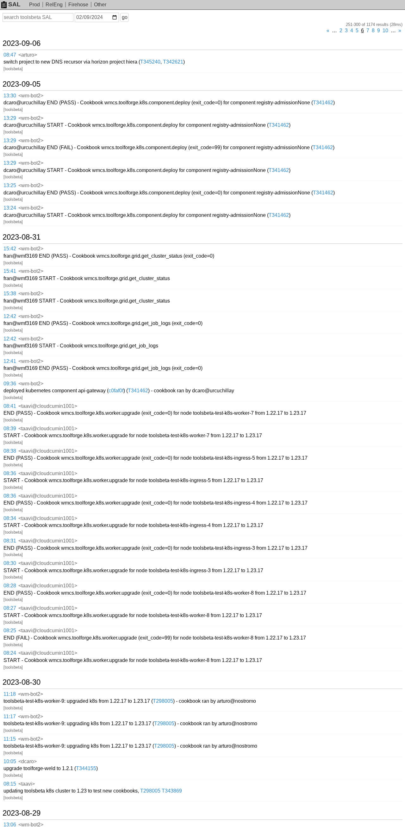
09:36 (9, 383)
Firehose (78, 4)
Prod (34, 4)
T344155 (86, 768)
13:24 (9, 208)
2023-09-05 (21, 84)
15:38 (9, 293)
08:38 (9, 451)
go (125, 17)
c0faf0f (116, 390)
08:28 (9, 585)
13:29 (9, 118)
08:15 (9, 784)
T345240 (150, 61)
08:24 (9, 653)
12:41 (9, 361)
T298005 (163, 701)
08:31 (9, 540)
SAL (14, 4)
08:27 (9, 608)
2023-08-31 (21, 237)
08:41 (9, 406)
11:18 (9, 694)
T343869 (172, 790)
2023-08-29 (21, 813)
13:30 (9, 95)
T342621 (173, 61)
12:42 (9, 316)
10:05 (9, 761)
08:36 (9, 473)
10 (385, 30)
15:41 (9, 271)
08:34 (9, 518)
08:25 (9, 630)
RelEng (54, 4)
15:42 (9, 248)
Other (100, 4)
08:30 (9, 563)
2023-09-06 (21, 43)
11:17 (9, 716)
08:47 (9, 55)
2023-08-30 (21, 682)
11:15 (9, 739)
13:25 (9, 185)
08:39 (9, 428)
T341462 (323, 102)
